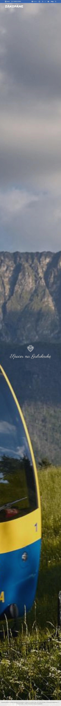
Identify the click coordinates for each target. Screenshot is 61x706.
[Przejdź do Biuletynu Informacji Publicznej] (52, 1)
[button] (7, 1)
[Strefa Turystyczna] (14, 6)
